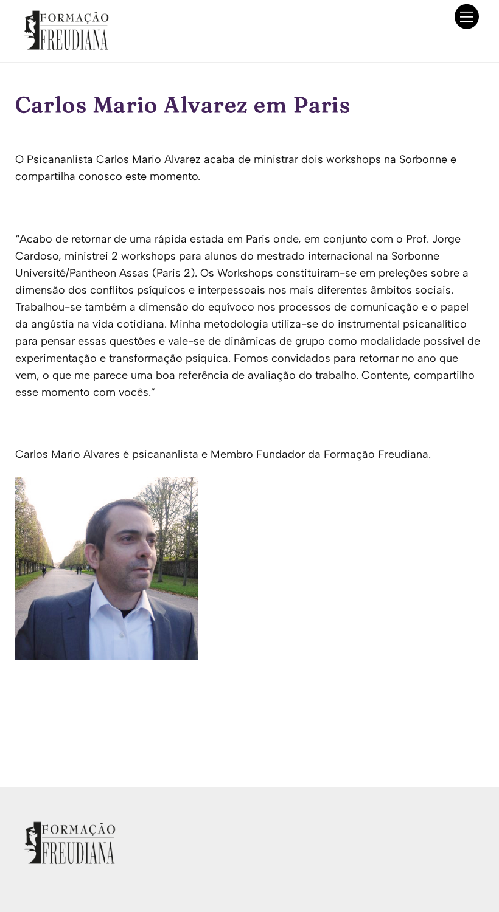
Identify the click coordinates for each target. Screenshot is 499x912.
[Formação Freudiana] (62, 46)
